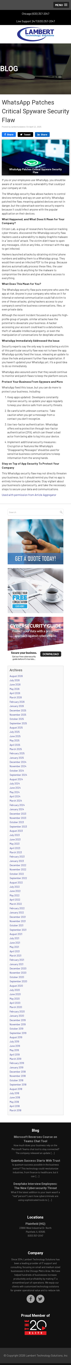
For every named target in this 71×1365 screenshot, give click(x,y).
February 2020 (17, 1011)
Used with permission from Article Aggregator (29, 494)
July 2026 (15, 680)
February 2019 (17, 1063)
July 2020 (15, 990)
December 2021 (18, 916)
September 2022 (18, 878)
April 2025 (15, 744)
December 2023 (18, 813)
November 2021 (18, 921)
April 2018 (15, 1106)
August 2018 (16, 1089)
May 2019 (14, 1050)
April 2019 (15, 1054)
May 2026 (14, 688)
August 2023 (16, 830)
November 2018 (18, 1075)
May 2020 (15, 998)
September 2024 (18, 774)
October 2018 (16, 1080)
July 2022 (15, 886)
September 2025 (18, 723)
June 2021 (15, 942)
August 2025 (16, 727)
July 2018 (14, 1093)
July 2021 (14, 938)
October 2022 (17, 873)
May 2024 (14, 792)
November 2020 (18, 972)
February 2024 (17, 805)
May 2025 (14, 740)
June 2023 (15, 839)
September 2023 (18, 826)
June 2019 (15, 1045)
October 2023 (17, 822)
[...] (52, 1153)
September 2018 (18, 1084)
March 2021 (15, 955)
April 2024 (15, 796)
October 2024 (17, 770)
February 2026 (17, 701)
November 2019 (18, 1024)
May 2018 (14, 1101)
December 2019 (18, 1020)
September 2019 (18, 1033)
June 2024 (15, 787)
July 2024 (15, 783)
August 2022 (16, 882)
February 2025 (17, 753)
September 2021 (18, 929)
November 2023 (18, 817)
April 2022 (15, 899)
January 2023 (17, 861)
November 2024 (18, 766)
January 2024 (17, 809)
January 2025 (17, 757)
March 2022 (16, 903)
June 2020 (15, 994)
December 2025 (18, 710)
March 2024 (16, 800)
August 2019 (16, 1037)
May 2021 (14, 946)
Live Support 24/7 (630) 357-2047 (35, 21)
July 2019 (14, 1041)
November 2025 (18, 714)
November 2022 (18, 869)
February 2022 (17, 908)
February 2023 (17, 856)
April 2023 (15, 848)
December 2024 (18, 762)
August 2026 (16, 676)
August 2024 (16, 779)
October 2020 (17, 977)
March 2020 (16, 1007)
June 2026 (15, 684)
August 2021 (16, 934)
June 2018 (15, 1097)
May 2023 (14, 843)
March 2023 (16, 852)
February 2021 (17, 959)
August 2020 (16, 985)
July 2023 (15, 835)
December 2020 (18, 968)
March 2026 (16, 697)
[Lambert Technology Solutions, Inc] (35, 34)
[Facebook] (31, 1298)
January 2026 (17, 706)
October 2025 (17, 718)
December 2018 (18, 1071)
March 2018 (15, 1110)
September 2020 (18, 981)
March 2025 (16, 749)
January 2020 (17, 1015)
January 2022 (17, 912)
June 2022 (15, 891)
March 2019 (15, 1058)
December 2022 (18, 865)
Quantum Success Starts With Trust (35, 1160)
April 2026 (15, 693)
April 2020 (15, 1002)
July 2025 (15, 731)
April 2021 (15, 951)
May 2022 (14, 895)
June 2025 (15, 736)
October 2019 (16, 1028)
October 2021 (16, 925)
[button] (61, 5)
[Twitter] (40, 1298)
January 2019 (16, 1067)
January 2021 (16, 964)
